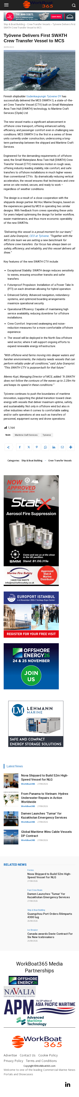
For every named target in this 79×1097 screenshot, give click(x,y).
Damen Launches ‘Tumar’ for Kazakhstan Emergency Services (48, 895)
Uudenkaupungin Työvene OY (43, 96)
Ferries (30, 870)
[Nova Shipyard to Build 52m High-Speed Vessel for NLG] (11, 780)
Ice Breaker (32, 930)
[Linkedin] (53, 447)
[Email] (62, 447)
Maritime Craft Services (26, 435)
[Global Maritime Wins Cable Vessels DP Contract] (11, 837)
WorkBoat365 (28, 783)
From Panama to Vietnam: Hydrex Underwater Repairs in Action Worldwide (44, 798)
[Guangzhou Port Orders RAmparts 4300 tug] (14, 917)
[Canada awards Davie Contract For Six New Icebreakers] (14, 937)
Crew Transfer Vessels (38, 24)
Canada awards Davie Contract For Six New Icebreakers (50, 935)
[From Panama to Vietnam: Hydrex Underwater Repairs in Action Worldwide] (11, 799)
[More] (71, 447)
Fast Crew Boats (34, 890)
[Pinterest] (36, 447)
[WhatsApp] (45, 447)
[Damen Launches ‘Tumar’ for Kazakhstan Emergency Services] (11, 818)
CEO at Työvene (39, 236)
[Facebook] (20, 447)
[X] (28, 447)
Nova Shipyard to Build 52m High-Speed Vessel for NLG (49, 875)
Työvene (47, 435)
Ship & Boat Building (14, 24)
